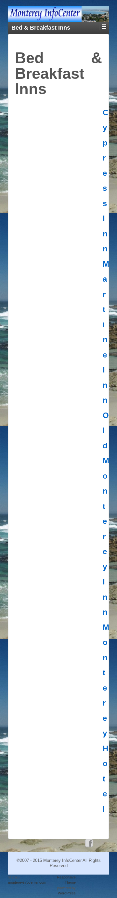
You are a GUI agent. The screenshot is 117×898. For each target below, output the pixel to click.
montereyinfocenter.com (27, 882)
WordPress (67, 893)
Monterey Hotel (106, 718)
